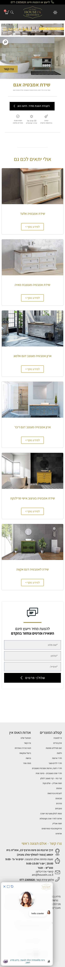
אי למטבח (58, 737)
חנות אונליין (57, 823)
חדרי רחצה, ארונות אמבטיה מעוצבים (33, 90)
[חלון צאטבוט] (27, 924)
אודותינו (59, 833)
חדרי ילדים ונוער (55, 763)
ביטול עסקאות (25, 753)
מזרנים (59, 803)
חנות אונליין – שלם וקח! (52, 783)
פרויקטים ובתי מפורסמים (52, 828)
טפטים (59, 788)
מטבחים (58, 808)
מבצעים (59, 798)
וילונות (59, 753)
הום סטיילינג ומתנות (54, 748)
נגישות (28, 758)
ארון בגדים (57, 743)
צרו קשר (27, 743)
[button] (5, 42)
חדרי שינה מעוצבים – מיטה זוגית (49, 773)
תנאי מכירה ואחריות (23, 748)
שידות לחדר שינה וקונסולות (51, 818)
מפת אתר (27, 763)
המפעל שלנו (26, 737)
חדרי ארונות (57, 758)
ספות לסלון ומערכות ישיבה (51, 813)
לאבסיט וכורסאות (54, 793)
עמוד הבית (47, 90)
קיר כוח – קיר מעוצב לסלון (51, 778)
